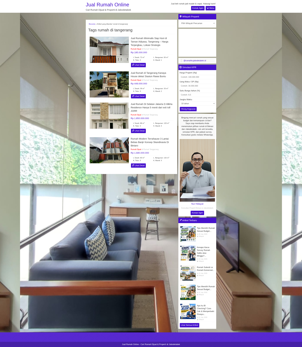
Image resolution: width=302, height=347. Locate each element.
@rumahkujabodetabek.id (195, 60)
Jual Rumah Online (107, 4)
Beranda (92, 24)
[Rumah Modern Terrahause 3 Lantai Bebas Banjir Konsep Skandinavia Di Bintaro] (109, 150)
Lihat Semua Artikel (189, 325)
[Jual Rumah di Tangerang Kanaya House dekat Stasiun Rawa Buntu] (109, 84)
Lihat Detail (139, 65)
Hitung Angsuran (188, 109)
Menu (211, 8)
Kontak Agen (197, 8)
